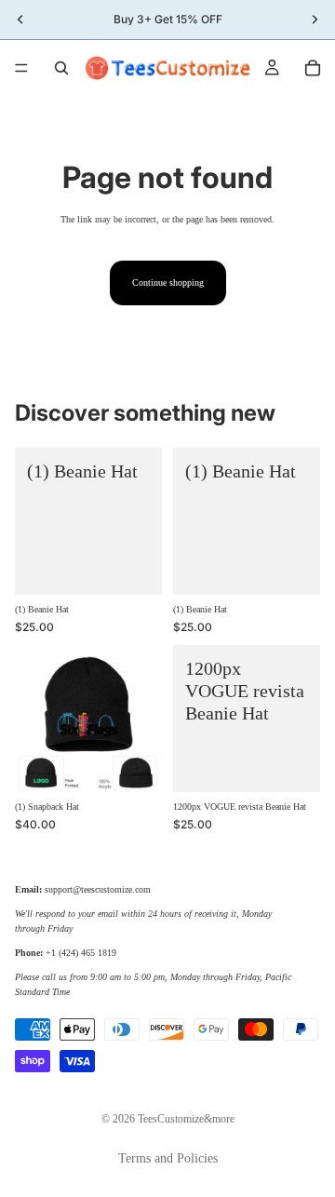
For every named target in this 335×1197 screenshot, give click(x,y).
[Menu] (21, 68)
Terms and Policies (168, 1158)
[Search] (61, 67)
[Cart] (312, 67)
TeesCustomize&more (186, 1118)
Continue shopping (168, 282)
